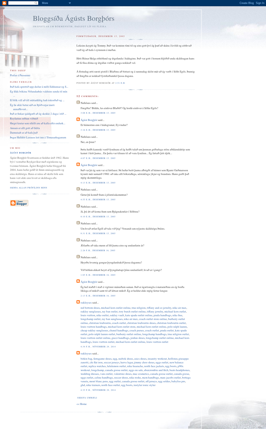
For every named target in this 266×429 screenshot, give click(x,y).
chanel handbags (118, 330)
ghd (83, 385)
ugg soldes (164, 381)
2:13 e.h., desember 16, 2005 (98, 295)
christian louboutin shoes (141, 323)
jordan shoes (138, 338)
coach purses (136, 330)
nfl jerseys (151, 381)
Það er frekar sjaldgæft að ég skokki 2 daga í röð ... (38, 114)
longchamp (97, 370)
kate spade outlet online (138, 315)
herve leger (127, 362)
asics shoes (140, 358)
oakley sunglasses (91, 311)
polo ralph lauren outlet (102, 334)
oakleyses (86, 302)
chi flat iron (96, 362)
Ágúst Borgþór (89, 120)
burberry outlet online (128, 334)
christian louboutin (100, 323)
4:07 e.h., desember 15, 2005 (98, 158)
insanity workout (157, 358)
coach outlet (119, 323)
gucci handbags (120, 338)
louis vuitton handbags (94, 326)
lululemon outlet (116, 366)
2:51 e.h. (120, 82)
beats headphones (180, 370)
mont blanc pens (98, 381)
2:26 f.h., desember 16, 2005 (98, 250)
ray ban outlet (110, 311)
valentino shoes (123, 374)
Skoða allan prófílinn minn (28, 187)
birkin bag (86, 358)
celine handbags (104, 377)
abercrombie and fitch (156, 370)
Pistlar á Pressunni (20, 75)
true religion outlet (178, 334)
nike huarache (135, 366)
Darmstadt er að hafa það (24, 132)
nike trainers (93, 385)
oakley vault (117, 315)
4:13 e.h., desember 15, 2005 (98, 182)
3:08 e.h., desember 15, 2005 (98, 112)
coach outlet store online (153, 319)
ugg (115, 358)
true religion (139, 308)
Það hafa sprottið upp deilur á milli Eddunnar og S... (39, 87)
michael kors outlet (175, 311)
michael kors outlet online (116, 308)
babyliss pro (178, 381)
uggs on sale (136, 370)
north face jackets (154, 366)
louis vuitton (88, 315)
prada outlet (167, 330)
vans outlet (106, 374)
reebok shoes (125, 358)
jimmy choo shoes (144, 362)
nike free (177, 315)
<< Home (81, 404)
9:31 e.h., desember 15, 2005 (98, 233)
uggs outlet (162, 362)
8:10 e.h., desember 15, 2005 (98, 216)
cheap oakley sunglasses (94, 330)
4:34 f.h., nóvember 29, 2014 (98, 346)
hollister (172, 358)
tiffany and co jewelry (159, 308)
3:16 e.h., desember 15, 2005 (98, 129)
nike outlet (102, 315)
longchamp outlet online (160, 338)
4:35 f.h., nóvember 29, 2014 (98, 389)
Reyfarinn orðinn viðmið (24, 118)
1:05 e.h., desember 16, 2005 (98, 274)
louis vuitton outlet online (95, 338)
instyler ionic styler (144, 385)
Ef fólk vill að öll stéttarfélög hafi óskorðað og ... (37, 100)
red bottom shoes (90, 308)
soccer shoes (121, 377)
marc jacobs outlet (170, 377)
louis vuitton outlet (104, 342)
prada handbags (162, 315)
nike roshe (135, 377)
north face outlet (110, 385)
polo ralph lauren (177, 326)
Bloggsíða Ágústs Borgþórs (74, 18)
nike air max (179, 308)
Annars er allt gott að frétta (25, 128)
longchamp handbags (154, 334)
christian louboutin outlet (171, 323)
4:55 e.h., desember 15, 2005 (98, 199)
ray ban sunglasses (112, 319)
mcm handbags (150, 377)
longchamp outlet (91, 319)
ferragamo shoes (103, 358)
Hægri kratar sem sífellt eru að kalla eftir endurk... (37, 123)
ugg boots (170, 366)
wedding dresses (90, 374)
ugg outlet (115, 381)
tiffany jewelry (155, 311)
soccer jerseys (111, 362)
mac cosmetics (141, 374)
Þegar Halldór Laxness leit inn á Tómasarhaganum (38, 137)
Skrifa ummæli (87, 397)
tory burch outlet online (132, 311)
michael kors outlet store (121, 326)
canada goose (181, 374)
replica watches (97, 366)
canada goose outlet (116, 370)
